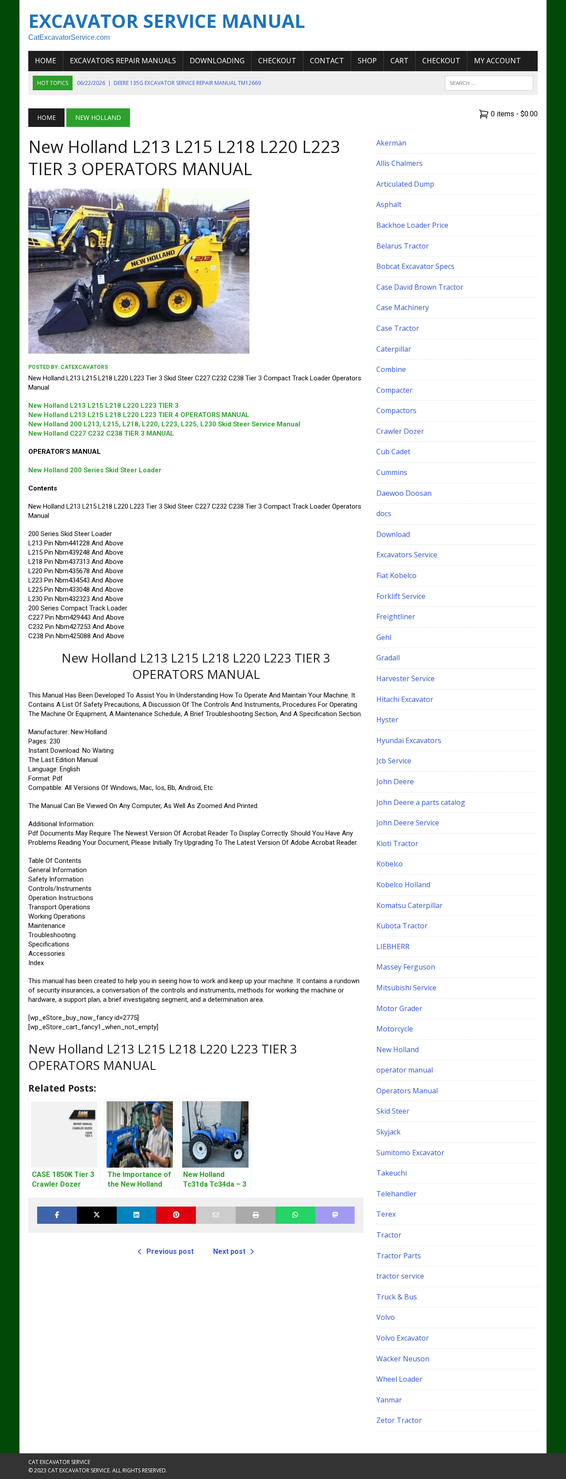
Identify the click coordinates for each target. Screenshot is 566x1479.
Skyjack (388, 1132)
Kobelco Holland (403, 884)
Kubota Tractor (402, 926)
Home (45, 60)
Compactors (396, 410)
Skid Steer (392, 1111)
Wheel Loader (399, 1379)
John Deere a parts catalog (420, 802)
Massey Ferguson (405, 967)
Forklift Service (400, 596)
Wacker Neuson (402, 1359)
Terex (386, 1214)
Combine (391, 369)
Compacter (394, 390)
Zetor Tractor (399, 1420)
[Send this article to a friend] (216, 1215)
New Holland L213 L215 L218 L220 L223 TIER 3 (103, 406)
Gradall (388, 658)
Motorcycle (394, 1029)
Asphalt (389, 204)
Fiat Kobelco (396, 575)
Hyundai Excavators (408, 740)
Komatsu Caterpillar (409, 905)
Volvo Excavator (402, 1338)
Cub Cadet (393, 451)
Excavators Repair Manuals (123, 60)
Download (393, 534)
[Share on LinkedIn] (137, 1215)
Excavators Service (406, 554)
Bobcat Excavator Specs (415, 266)
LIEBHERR (392, 946)
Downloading (217, 60)
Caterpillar (393, 349)
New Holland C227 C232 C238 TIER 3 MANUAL (101, 433)
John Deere (395, 781)
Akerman (391, 143)
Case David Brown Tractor (419, 287)
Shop (367, 60)
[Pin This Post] (176, 1215)
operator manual (404, 1070)
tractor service (400, 1276)
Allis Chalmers (399, 163)
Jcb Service (393, 761)
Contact (327, 60)
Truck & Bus (396, 1297)
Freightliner (395, 616)
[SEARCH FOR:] (489, 82)
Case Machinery (402, 307)
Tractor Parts (398, 1256)
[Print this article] (255, 1215)
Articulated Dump (405, 184)
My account (497, 60)
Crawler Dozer (400, 431)
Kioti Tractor (397, 843)
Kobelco (389, 864)
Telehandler (396, 1194)
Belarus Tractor (402, 246)
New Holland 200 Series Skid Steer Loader (94, 470)
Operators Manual (407, 1091)
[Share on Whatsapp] (295, 1215)
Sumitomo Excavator (410, 1152)
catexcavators (84, 367)
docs (383, 513)
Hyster (387, 719)
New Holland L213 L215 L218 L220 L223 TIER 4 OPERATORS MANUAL (138, 415)
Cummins (391, 472)
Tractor (389, 1235)
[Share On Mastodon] (335, 1215)
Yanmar (389, 1400)
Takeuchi (391, 1173)
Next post (229, 1251)
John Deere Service (407, 823)
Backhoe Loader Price (412, 225)
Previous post (170, 1251)
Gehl (383, 637)
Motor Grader (399, 1008)
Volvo (385, 1317)
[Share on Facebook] (57, 1215)
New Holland (397, 1049)
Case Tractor (397, 328)
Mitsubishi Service (406, 987)
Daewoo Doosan (404, 493)
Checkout (277, 60)
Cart (399, 60)
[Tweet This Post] (97, 1215)
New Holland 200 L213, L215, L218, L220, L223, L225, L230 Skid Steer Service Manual (164, 424)
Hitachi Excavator (404, 699)
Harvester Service (405, 678)
